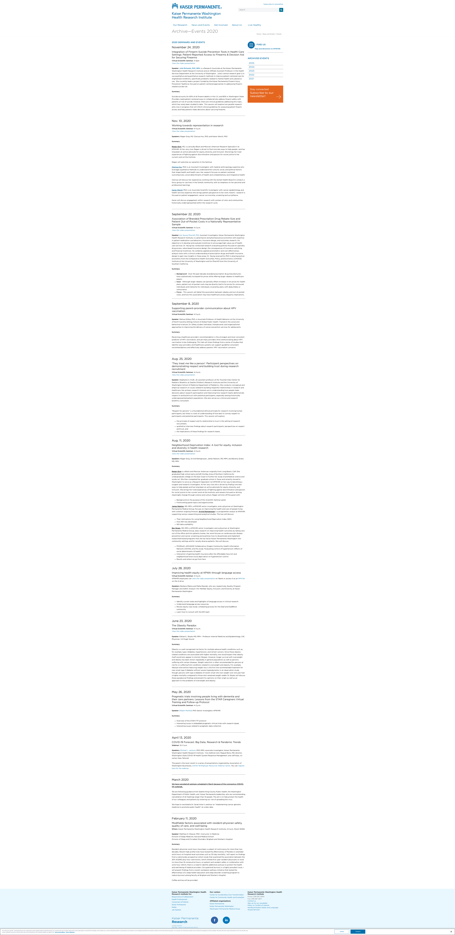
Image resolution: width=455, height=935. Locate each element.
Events (279, 34)
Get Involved (221, 25)
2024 (251, 67)
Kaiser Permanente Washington (222, 906)
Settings (342, 931)
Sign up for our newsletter (257, 903)
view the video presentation (203, 578)
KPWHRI (179, 925)
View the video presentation (183, 631)
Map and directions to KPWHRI (267, 49)
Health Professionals (179, 899)
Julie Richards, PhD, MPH (189, 68)
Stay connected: (259, 89)
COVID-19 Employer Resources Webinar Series (211, 766)
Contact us (252, 901)
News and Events (201, 25)
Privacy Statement (70, 932)
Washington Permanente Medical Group (225, 909)
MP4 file (241, 578)
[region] (227, 932)
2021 (251, 79)
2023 (251, 71)
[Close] (451, 931)
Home (259, 34)
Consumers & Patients (180, 902)
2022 (251, 75)
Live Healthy (254, 25)
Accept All (357, 931)
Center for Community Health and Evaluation (227, 897)
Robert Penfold (185, 711)
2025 (251, 63)
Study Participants (179, 904)
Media (174, 907)
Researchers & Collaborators (182, 897)
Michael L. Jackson (188, 750)
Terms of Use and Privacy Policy (188, 927)
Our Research (180, 25)
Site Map (174, 927)
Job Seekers (176, 910)
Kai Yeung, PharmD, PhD (189, 235)
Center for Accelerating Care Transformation (227, 895)
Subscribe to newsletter (273, 4)
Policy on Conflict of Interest (258, 905)
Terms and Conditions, (60, 932)
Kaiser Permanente (217, 904)
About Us (237, 25)
